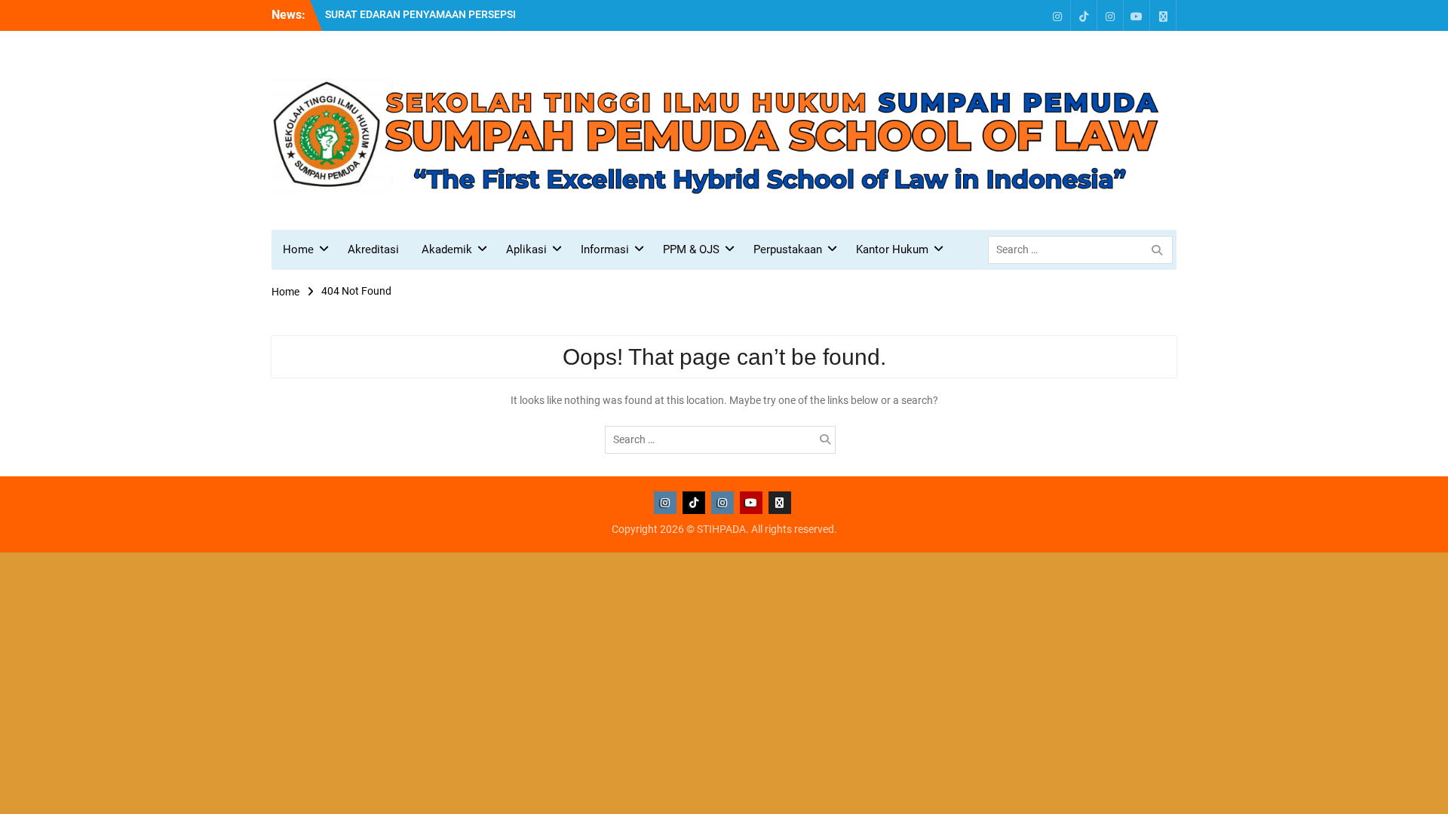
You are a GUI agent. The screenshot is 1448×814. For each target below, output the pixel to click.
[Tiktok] (1083, 15)
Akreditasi (373, 249)
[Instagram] (1057, 15)
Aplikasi (526, 249)
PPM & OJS (691, 249)
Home (298, 249)
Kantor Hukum (892, 249)
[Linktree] (1162, 15)
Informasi (605, 249)
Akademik (447, 249)
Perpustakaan (787, 249)
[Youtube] (1136, 15)
